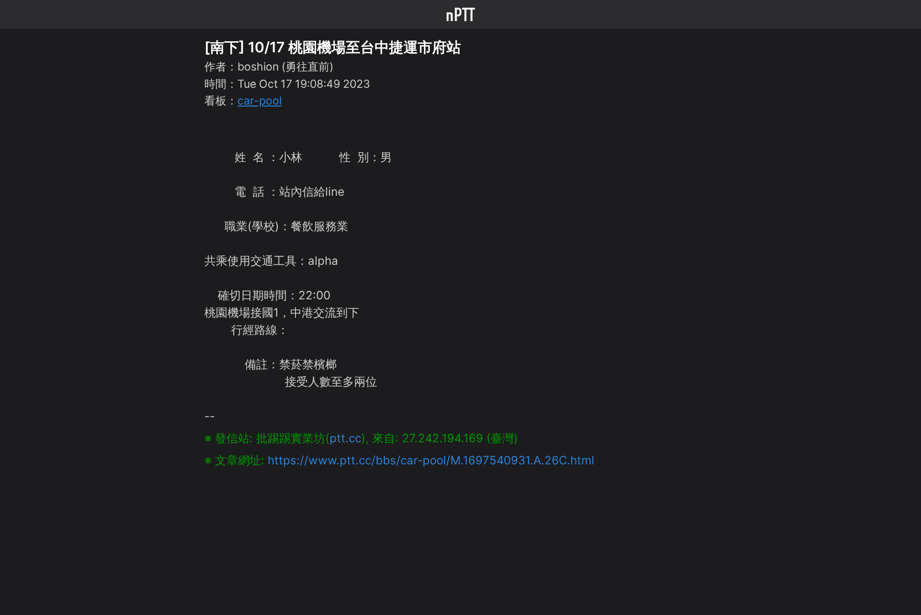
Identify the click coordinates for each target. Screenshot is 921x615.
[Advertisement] (460, 536)
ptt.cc (345, 438)
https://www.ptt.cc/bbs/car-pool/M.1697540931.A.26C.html (431, 460)
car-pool (259, 100)
